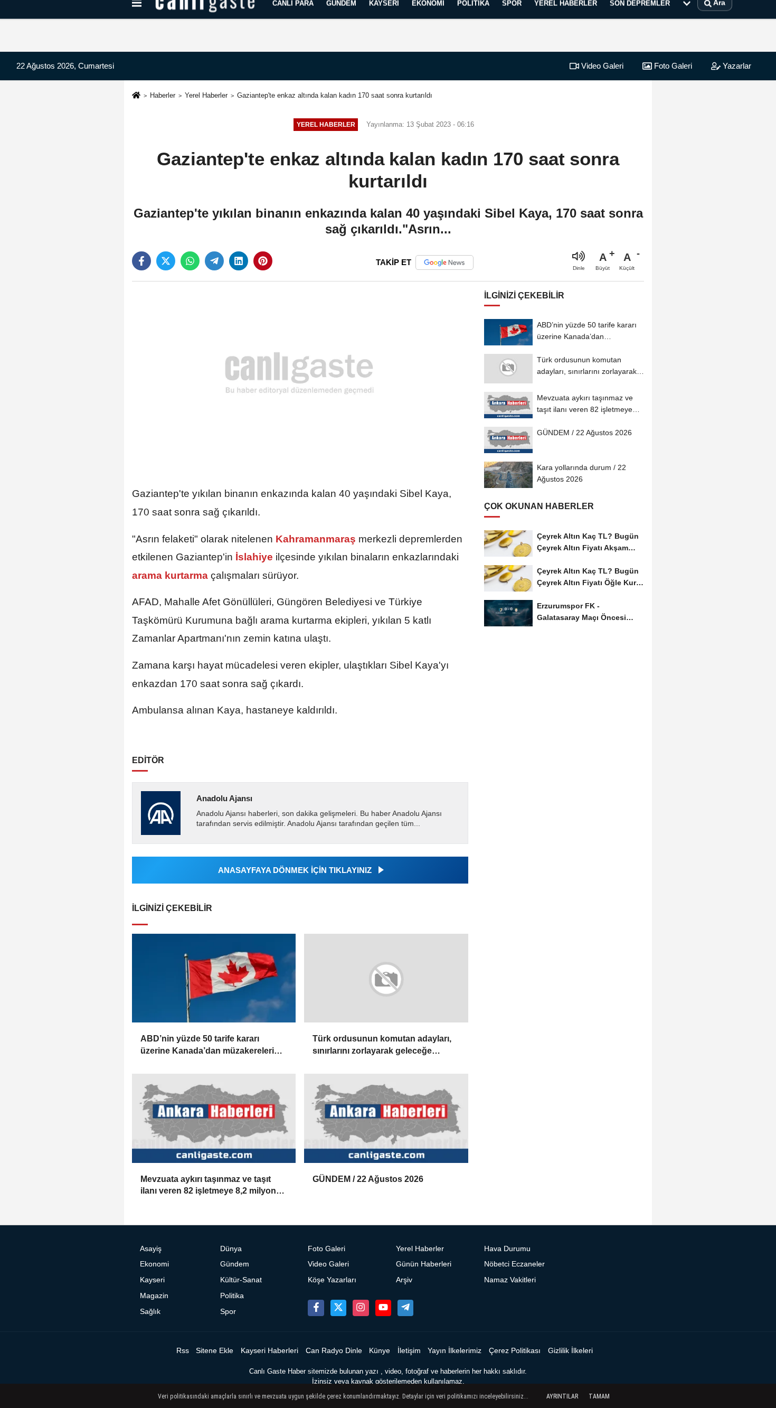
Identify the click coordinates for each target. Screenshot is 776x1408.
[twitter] (165, 260)
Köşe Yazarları (332, 1280)
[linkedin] (238, 260)
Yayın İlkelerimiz (454, 1351)
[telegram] (214, 260)
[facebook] (141, 260)
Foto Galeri (672, 65)
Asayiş (151, 1249)
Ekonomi (154, 1264)
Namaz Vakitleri (510, 1280)
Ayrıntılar (562, 1396)
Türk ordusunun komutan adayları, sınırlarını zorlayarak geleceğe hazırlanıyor (382, 1045)
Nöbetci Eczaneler (514, 1264)
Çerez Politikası (515, 1351)
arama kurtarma (171, 575)
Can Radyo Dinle (334, 1351)
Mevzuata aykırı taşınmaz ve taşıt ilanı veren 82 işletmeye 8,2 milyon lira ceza (208, 1186)
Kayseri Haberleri (269, 1351)
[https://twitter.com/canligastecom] (338, 1308)
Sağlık (150, 1312)
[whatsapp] (190, 260)
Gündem (234, 1264)
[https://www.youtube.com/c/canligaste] (383, 1308)
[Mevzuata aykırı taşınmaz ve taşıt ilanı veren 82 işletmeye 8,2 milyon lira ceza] (214, 1118)
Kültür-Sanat (241, 1280)
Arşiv (404, 1280)
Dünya (231, 1249)
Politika (232, 1296)
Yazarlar (736, 65)
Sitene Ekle (214, 1351)
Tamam (599, 1396)
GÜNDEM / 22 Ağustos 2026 (368, 1179)
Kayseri (152, 1280)
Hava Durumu (507, 1249)
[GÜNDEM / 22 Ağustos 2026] (386, 1118)
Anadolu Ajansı (224, 798)
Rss (182, 1351)
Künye (379, 1351)
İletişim (409, 1351)
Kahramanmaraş (315, 539)
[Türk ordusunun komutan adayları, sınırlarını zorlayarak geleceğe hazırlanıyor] (386, 978)
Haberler (162, 95)
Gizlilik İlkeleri (570, 1351)
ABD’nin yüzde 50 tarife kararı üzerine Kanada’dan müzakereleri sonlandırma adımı (207, 1045)
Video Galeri (601, 65)
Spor (228, 1312)
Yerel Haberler (206, 95)
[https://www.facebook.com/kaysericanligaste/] (316, 1308)
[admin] (405, 1308)
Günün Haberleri (423, 1264)
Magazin (154, 1296)
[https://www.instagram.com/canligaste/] (360, 1308)
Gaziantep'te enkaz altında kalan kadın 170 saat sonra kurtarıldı (334, 95)
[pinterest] (262, 260)
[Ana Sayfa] (136, 96)
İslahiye (254, 556)
